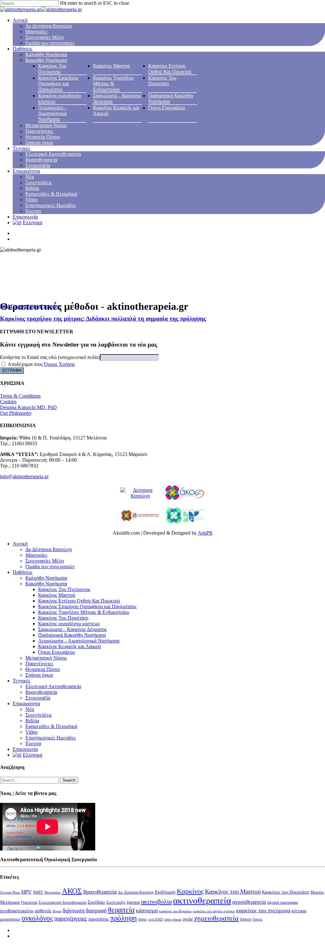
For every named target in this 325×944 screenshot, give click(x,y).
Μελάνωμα (10, 902)
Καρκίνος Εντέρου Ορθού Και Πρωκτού (169, 68)
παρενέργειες (70, 918)
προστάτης (98, 918)
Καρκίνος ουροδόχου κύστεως (69, 623)
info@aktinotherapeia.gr (24, 476)
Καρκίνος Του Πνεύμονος (52, 68)
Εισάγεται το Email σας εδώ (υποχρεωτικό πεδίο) (50, 357)
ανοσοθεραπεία (249, 902)
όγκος (257, 919)
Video (31, 199)
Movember (52, 892)
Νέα (29, 176)
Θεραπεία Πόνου (42, 137)
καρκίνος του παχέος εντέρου (214, 911)
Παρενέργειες (39, 131)
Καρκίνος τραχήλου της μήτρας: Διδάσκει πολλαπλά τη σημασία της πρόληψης (103, 318)
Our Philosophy (16, 413)
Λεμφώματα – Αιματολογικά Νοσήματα (52, 113)
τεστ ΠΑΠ (155, 919)
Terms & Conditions (20, 396)
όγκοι (245, 918)
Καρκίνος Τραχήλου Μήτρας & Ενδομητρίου (113, 83)
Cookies (8, 401)
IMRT (38, 892)
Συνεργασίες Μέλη (44, 37)
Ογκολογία (29, 902)
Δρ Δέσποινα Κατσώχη (48, 26)
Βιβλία (32, 188)
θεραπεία (121, 910)
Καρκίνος (190, 891)
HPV (26, 892)
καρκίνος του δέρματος (175, 911)
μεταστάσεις (10, 919)
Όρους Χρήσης (59, 364)
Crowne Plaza (10, 892)
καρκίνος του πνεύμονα (263, 910)
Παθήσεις (22, 48)
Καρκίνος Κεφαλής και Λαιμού (69, 646)
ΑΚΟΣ (72, 891)
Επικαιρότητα (26, 171)
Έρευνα (33, 211)
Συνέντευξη (115, 902)
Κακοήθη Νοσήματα (46, 60)
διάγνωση (73, 910)
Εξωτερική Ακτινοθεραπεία (53, 154)
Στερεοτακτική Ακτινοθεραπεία (62, 902)
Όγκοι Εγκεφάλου (166, 107)
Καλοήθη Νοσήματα (46, 54)
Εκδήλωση (165, 892)
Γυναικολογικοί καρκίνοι (36, 306)
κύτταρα (298, 910)
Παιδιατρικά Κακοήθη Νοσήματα (72, 635)
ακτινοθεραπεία (202, 900)
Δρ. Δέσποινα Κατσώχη (136, 892)
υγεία (187, 918)
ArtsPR (205, 533)
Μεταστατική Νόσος (46, 125)
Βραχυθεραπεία (41, 159)
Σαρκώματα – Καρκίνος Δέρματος (72, 629)
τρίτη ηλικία (172, 919)
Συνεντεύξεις (38, 182)
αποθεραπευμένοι (17, 910)
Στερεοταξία (37, 165)
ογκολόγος (37, 918)
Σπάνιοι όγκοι (39, 142)
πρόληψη (123, 918)
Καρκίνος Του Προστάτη (162, 80)
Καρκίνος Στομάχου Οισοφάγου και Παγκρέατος (58, 83)
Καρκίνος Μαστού (111, 65)
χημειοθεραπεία (216, 918)
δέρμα (57, 911)
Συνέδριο (96, 902)
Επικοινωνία (25, 216)
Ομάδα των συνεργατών (50, 43)
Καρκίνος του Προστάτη (285, 892)
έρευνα (133, 902)
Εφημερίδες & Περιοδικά (51, 194)
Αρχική (20, 20)
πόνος (142, 919)
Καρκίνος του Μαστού (233, 891)
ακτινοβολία (156, 901)
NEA (5, 306)
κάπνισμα (147, 910)
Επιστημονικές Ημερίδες (50, 205)
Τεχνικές (21, 148)
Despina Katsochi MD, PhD (28, 407)
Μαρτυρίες (36, 31)
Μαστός (317, 892)
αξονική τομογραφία (282, 902)
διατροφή (96, 910)
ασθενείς (43, 910)
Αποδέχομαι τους (40, 364)
